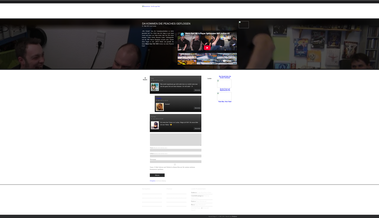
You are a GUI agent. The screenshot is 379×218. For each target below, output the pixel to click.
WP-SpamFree (152, 180)
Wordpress (234, 216)
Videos (145, 196)
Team (145, 204)
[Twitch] (151, 1)
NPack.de (170, 204)
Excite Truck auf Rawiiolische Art (225, 89)
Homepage (153, 159)
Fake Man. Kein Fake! (224, 101)
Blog (145, 200)
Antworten (197, 90)
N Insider (170, 196)
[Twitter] (146, 1)
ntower (170, 192)
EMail (158, 153)
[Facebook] (143, 1)
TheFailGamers (172, 200)
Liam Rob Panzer (196, 208)
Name (158, 148)
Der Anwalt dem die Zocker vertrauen (225, 77)
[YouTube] (149, 1)
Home (145, 192)
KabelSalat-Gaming (173, 208)
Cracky (158, 98)
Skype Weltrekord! (201, 201)
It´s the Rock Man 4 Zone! (204, 192)
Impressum (146, 208)
